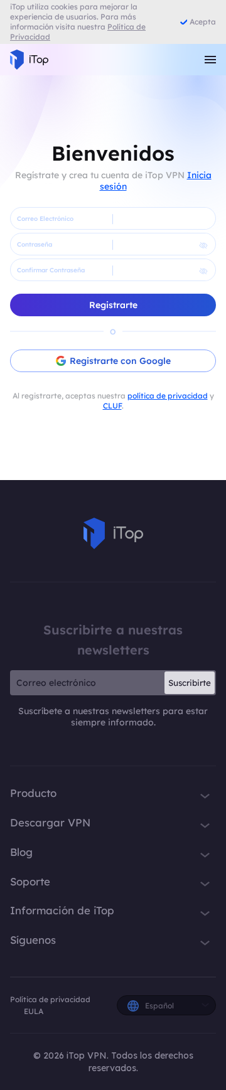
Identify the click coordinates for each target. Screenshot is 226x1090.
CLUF (112, 405)
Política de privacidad (50, 999)
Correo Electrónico (45, 219)
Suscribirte (189, 683)
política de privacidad (167, 395)
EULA (33, 1011)
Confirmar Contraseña (51, 270)
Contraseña (34, 244)
